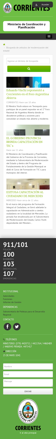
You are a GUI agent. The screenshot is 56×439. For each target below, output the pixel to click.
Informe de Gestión (12, 302)
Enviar (28, 391)
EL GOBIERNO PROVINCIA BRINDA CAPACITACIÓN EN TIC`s (24, 142)
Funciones (7, 299)
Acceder (45, 4)
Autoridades (8, 296)
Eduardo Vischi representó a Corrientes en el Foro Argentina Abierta (27, 94)
